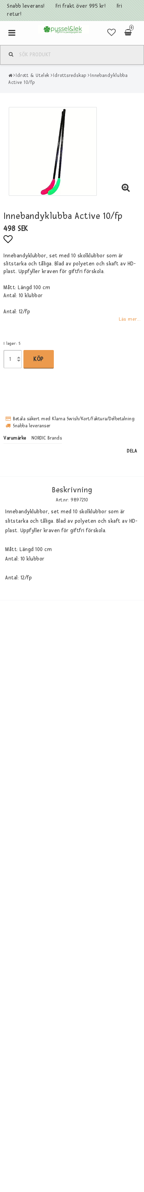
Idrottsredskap (69, 75)
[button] (111, 32)
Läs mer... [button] (130, 319)
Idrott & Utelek (33, 75)
